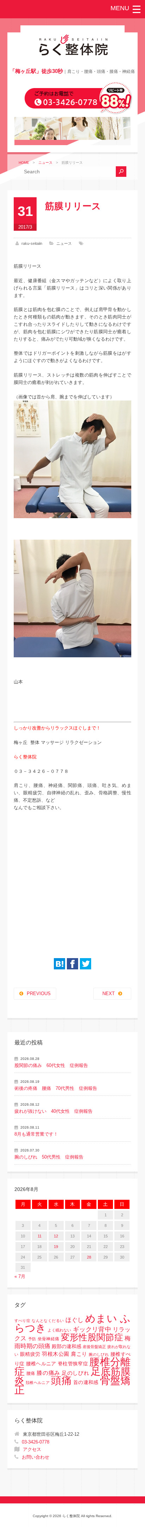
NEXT (108, 993)
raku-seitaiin (31, 243)
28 (89, 1257)
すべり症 (22, 1320)
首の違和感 (85, 1382)
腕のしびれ (99, 1354)
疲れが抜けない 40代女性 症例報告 (53, 1111)
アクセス (32, 1449)
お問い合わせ (35, 1457)
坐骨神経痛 (48, 1338)
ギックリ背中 (92, 1329)
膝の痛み (48, 1373)
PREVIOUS (39, 993)
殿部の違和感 (66, 1346)
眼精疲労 (30, 1354)
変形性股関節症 (92, 1337)
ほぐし (74, 1320)
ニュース (45, 163)
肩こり (79, 1354)
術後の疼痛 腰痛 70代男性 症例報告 (55, 1088)
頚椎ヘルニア (38, 1382)
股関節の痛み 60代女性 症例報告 (51, 1065)
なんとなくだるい (48, 1320)
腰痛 (30, 1373)
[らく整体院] (72, 53)
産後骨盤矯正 (94, 1347)
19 (56, 1246)
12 (56, 1236)
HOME (24, 163)
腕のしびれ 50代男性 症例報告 (48, 1157)
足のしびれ (75, 1373)
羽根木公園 (55, 1354)
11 (40, 1236)
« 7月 (19, 1276)
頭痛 (61, 1380)
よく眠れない (59, 1330)
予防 (32, 1339)
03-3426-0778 (35, 1442)
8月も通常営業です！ (36, 1134)
